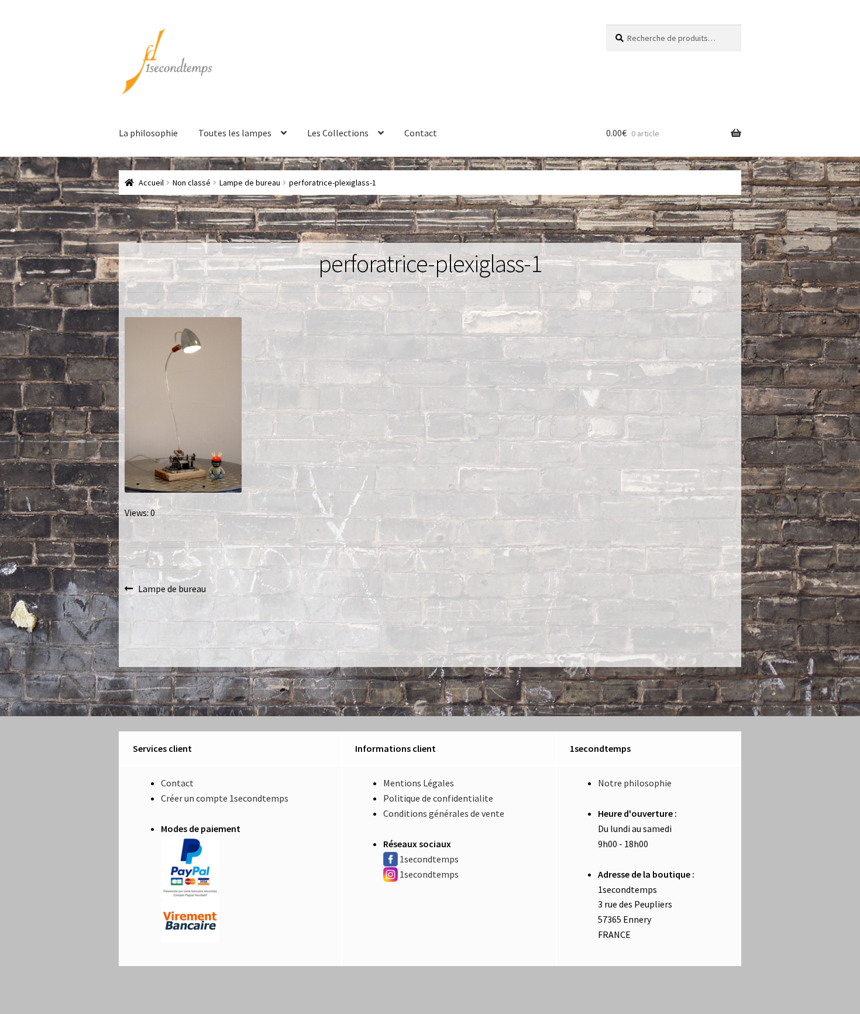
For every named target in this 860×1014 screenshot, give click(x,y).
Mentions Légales (418, 783)
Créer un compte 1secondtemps (224, 798)
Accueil (151, 182)
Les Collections (338, 133)
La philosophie (148, 133)
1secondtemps (429, 859)
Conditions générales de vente (443, 813)
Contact (420, 133)
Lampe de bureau (249, 182)
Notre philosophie (635, 783)
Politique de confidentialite (438, 798)
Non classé (192, 182)
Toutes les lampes (234, 133)
